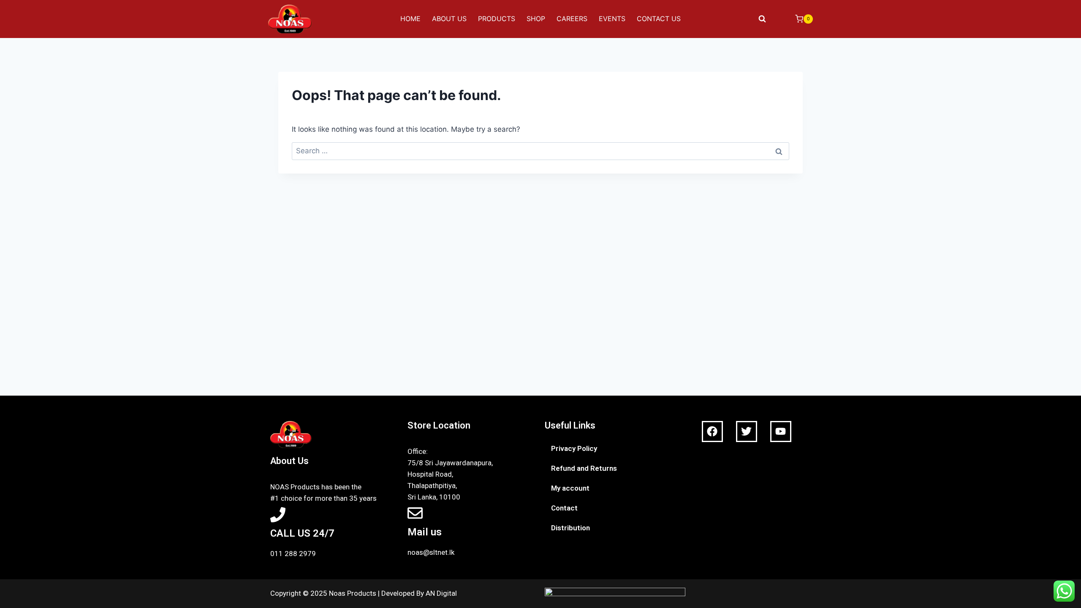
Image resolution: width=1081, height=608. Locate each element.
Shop (536, 18)
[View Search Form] (762, 19)
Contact (564, 508)
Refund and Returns (584, 468)
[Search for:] (540, 151)
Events (612, 18)
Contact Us (659, 18)
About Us (449, 18)
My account (570, 488)
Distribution (570, 528)
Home (410, 18)
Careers (572, 18)
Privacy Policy (574, 448)
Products (496, 18)
